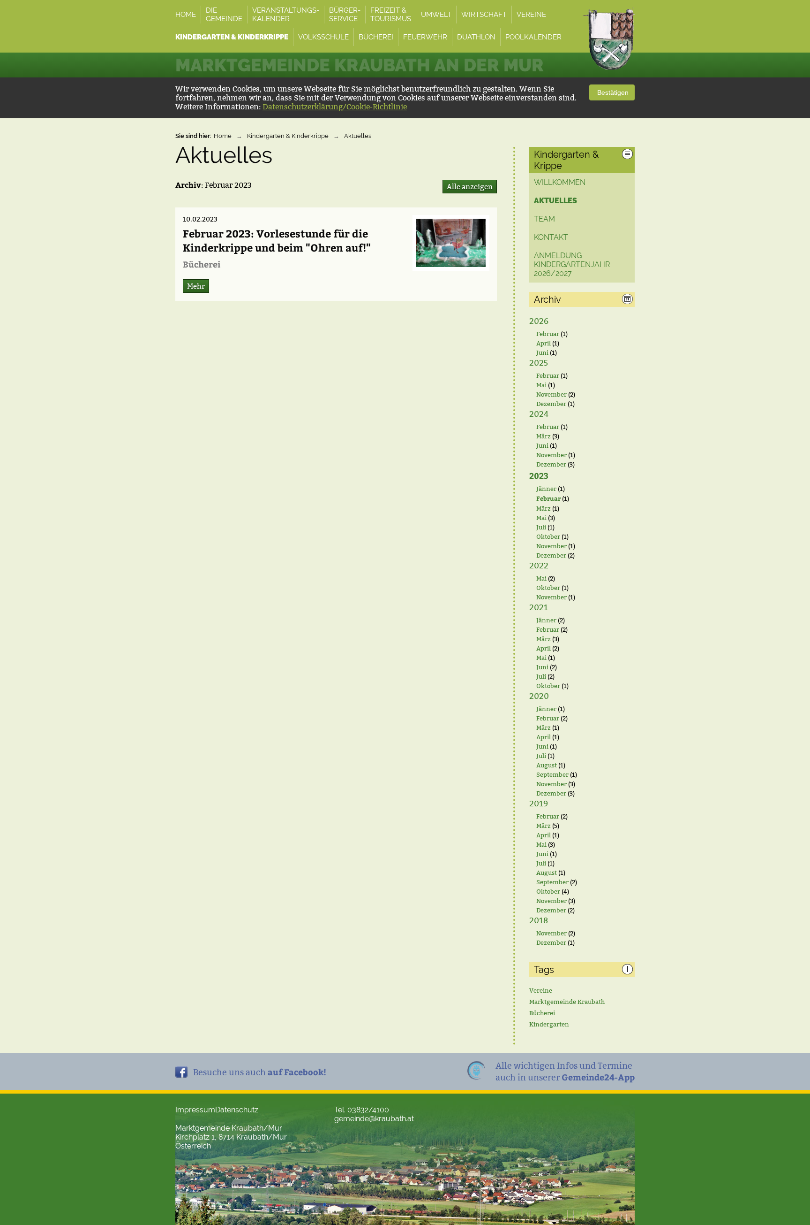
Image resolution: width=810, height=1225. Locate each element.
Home (223, 135)
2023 (538, 475)
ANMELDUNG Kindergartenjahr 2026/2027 (572, 264)
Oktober (548, 536)
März (543, 436)
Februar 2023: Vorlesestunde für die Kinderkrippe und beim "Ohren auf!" (277, 240)
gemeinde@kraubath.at (374, 1118)
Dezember (551, 403)
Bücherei (542, 1013)
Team (544, 218)
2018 (538, 921)
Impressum (195, 1109)
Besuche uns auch (259, 1072)
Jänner (546, 488)
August (546, 765)
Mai (541, 385)
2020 (539, 696)
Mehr (196, 286)
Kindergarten (549, 1024)
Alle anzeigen (470, 186)
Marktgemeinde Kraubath (567, 1001)
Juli (541, 527)
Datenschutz (236, 1109)
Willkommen (559, 182)
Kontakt (551, 237)
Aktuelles (357, 135)
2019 (538, 804)
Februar (547, 333)
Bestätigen (612, 92)
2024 (538, 414)
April (543, 343)
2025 (538, 363)
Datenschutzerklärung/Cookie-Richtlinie (334, 106)
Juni (542, 352)
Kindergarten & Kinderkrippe (288, 135)
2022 (538, 566)
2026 (538, 321)
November (551, 394)
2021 (538, 607)
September (552, 774)
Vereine (540, 990)
